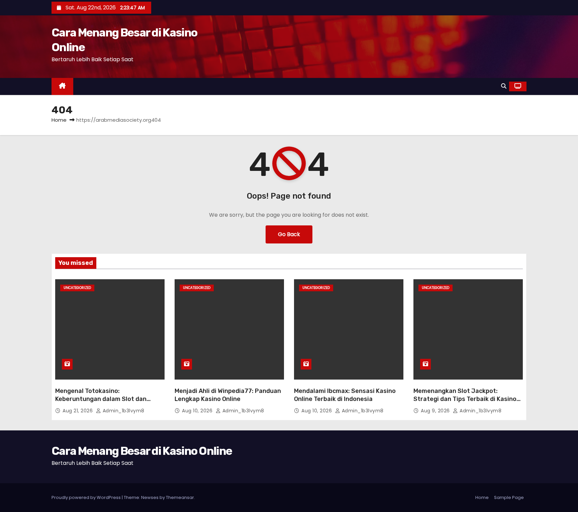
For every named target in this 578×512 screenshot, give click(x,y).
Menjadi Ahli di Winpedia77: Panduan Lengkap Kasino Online (228, 395)
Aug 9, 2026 (436, 410)
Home (59, 119)
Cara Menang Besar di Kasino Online (142, 451)
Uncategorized (77, 287)
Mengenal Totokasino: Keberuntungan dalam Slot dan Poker (101, 399)
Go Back (289, 234)
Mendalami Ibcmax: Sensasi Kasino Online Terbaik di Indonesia (345, 395)
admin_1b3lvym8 (122, 410)
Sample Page (509, 497)
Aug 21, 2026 (78, 410)
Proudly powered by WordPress (87, 497)
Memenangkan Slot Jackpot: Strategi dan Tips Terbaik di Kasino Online (464, 399)
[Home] (62, 86)
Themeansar (180, 497)
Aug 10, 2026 (198, 410)
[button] (503, 86)
